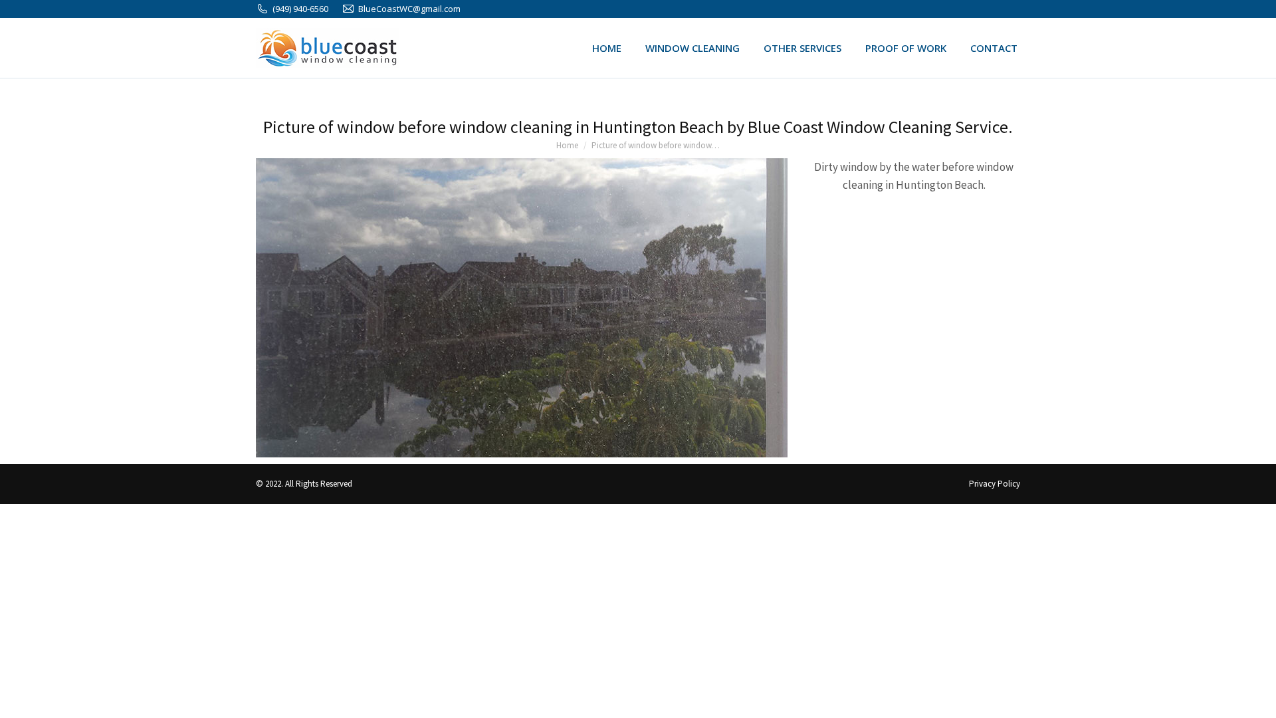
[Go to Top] (1256, 698)
